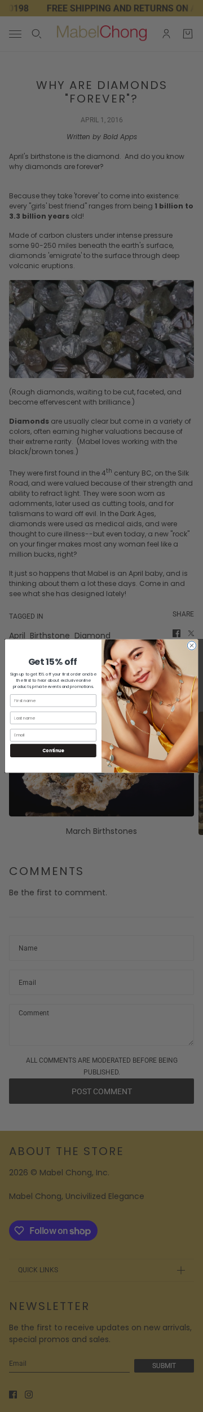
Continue (53, 750)
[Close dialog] (191, 645)
